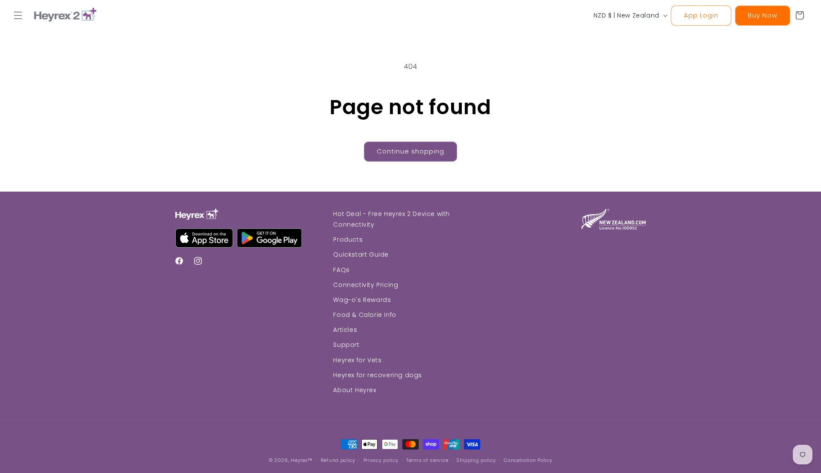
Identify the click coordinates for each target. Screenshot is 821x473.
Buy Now (762, 15)
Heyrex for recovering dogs (377, 375)
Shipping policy (476, 459)
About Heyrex (354, 390)
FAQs (341, 270)
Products (348, 240)
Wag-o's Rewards (362, 300)
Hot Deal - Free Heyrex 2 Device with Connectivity (391, 219)
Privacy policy (381, 459)
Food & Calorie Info (364, 314)
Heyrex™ (302, 460)
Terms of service (427, 459)
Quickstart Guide (361, 255)
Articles (345, 330)
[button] (18, 15)
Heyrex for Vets (357, 360)
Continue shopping (410, 151)
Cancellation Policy (528, 459)
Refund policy (338, 459)
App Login (701, 15)
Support (346, 345)
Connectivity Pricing (365, 285)
